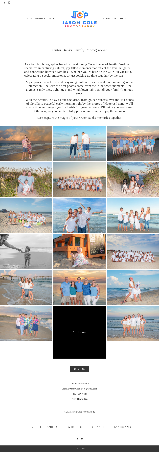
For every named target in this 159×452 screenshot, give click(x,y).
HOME (31, 427)
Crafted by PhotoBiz (79, 448)
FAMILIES (52, 427)
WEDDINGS (75, 427)
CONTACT (98, 427)
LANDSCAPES (122, 427)
